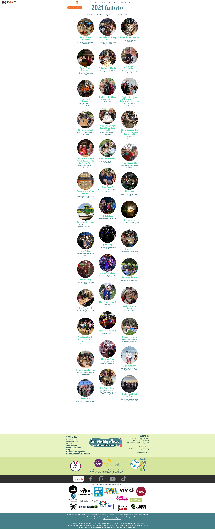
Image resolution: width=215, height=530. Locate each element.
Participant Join (72, 442)
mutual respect (129, 523)
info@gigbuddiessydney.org (138, 449)
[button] (85, 2)
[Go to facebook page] (90, 478)
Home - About (71, 439)
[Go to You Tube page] (112, 478)
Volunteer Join (71, 446)
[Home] (77, 2)
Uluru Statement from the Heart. (112, 519)
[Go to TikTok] (123, 478)
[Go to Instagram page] (101, 478)
